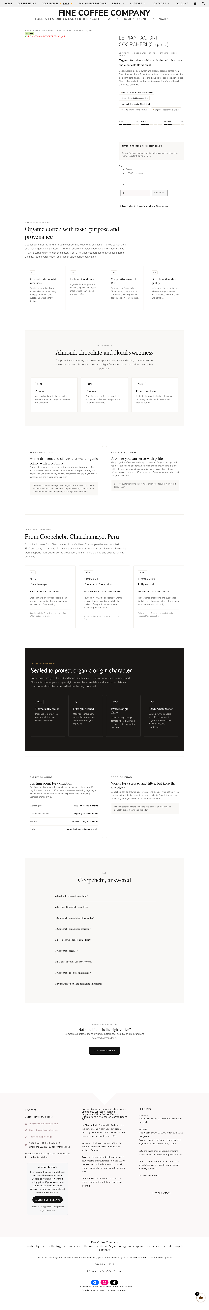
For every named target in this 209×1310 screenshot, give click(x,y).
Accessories (57, 3)
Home (8, 3)
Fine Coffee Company (104, 13)
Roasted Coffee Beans (43, 30)
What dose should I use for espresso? (73, 961)
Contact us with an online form (44, 1130)
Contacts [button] (159, 3)
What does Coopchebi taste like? (71, 906)
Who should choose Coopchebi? (71, 896)
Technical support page (40, 1136)
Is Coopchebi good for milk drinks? (73, 972)
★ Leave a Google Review (47, 1199)
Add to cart (159, 192)
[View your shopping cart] (195, 3)
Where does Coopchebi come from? (73, 939)
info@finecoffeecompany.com (43, 1123)
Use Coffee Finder (104, 1050)
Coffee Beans (27, 3)
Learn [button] (116, 3)
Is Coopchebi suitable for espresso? (73, 928)
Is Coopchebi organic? (66, 950)
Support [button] (136, 3)
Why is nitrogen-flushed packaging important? (78, 983)
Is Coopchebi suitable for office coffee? (74, 917)
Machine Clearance (92, 3)
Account (181, 3)
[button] (203, 3)
